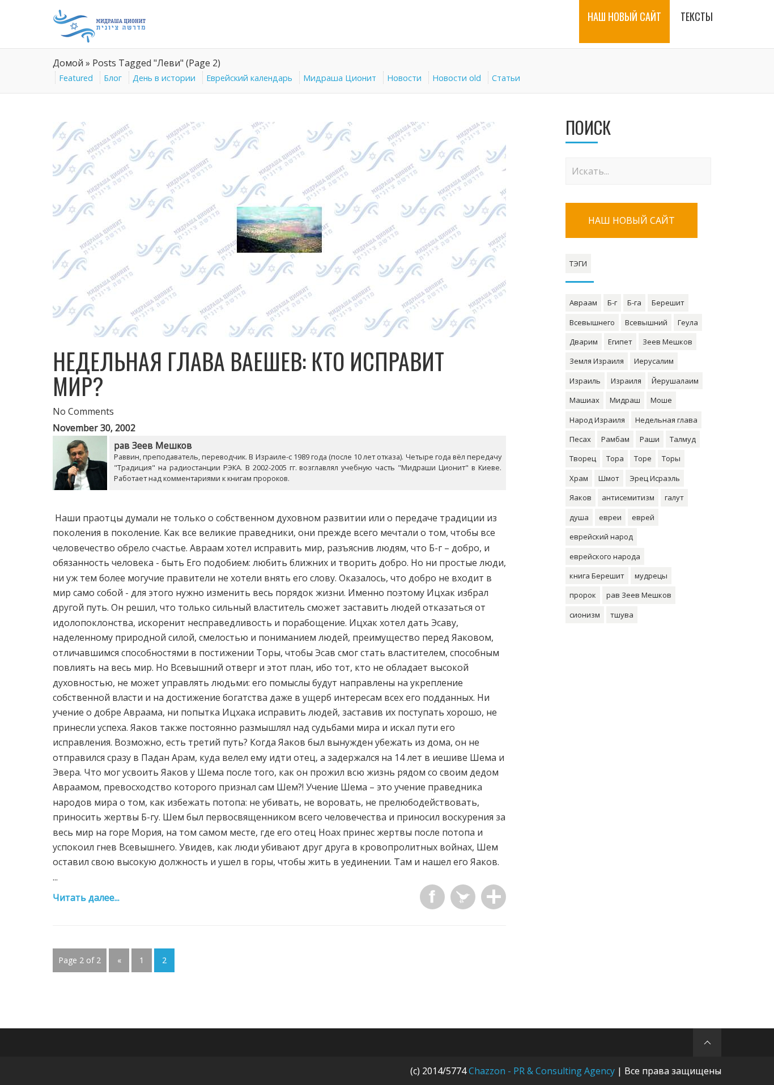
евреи (610, 517)
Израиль (585, 381)
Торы (671, 458)
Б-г (612, 302)
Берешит (668, 302)
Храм (578, 478)
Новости (404, 78)
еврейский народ (601, 536)
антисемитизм (628, 497)
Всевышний (646, 322)
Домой (68, 63)
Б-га (634, 302)
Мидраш (625, 400)
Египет (620, 342)
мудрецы (651, 576)
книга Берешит (596, 576)
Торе (643, 458)
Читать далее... (86, 897)
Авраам (583, 302)
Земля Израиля (596, 361)
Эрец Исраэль (655, 478)
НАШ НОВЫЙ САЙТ (631, 220)
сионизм (584, 615)
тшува (621, 615)
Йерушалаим (675, 381)
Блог (113, 78)
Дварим (583, 342)
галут (674, 497)
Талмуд (683, 439)
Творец (582, 458)
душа (579, 517)
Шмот (608, 478)
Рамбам (615, 439)
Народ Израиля (597, 420)
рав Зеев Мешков (638, 595)
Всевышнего (592, 322)
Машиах (584, 400)
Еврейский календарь (249, 78)
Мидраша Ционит (339, 78)
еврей (643, 517)
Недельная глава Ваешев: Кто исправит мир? (248, 373)
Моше (661, 400)
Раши (650, 439)
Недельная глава (666, 420)
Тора (615, 458)
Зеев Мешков (667, 342)
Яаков (580, 497)
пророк (582, 595)
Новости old (456, 78)
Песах (580, 439)
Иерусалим (654, 361)
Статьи (506, 78)
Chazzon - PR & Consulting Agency (542, 1071)
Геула (688, 322)
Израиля (626, 381)
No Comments (83, 411)
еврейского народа (604, 556)
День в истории (164, 78)
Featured (76, 78)
